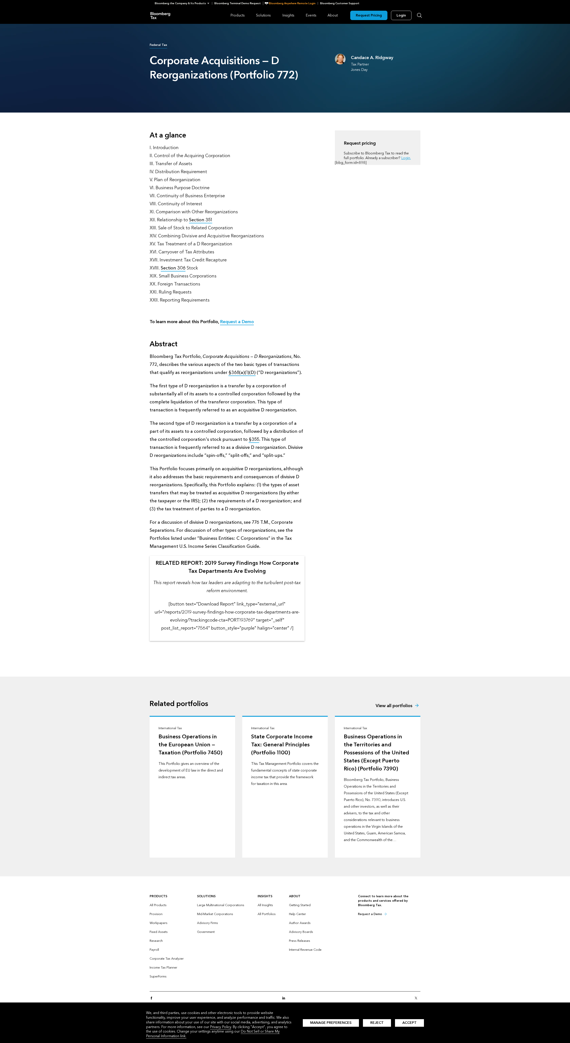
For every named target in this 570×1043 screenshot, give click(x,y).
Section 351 (200, 220)
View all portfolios (394, 706)
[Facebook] (153, 998)
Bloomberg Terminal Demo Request (237, 3)
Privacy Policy (220, 1027)
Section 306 (173, 268)
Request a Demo (237, 322)
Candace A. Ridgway (372, 58)
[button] (183, 3)
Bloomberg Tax (160, 15)
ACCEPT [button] (409, 1022)
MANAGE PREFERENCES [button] (331, 1022)
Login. (406, 158)
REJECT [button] (377, 1022)
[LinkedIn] (285, 998)
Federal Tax (158, 45)
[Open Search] (419, 15)
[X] (417, 998)
